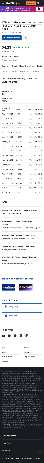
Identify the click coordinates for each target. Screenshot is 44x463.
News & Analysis (26, 66)
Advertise (27, 352)
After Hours (8, 60)
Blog (3, 347)
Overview (5, 71)
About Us (27, 347)
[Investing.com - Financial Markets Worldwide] (13, 3)
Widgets (5, 361)
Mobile (4, 352)
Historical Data (24, 71)
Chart (14, 66)
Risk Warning (6, 450)
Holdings (14, 71)
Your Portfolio (7, 357)
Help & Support (29, 357)
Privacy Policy (6, 443)
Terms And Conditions (9, 436)
